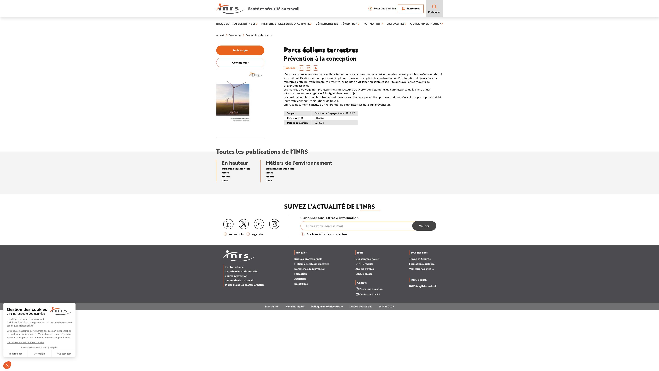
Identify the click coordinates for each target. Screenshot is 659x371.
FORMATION (372, 23)
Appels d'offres (364, 269)
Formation (300, 274)
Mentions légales (294, 306)
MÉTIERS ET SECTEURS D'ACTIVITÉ (285, 23)
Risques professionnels (308, 259)
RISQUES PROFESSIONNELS (236, 23)
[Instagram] (274, 224)
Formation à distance (422, 264)
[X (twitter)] (244, 224)
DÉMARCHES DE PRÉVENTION (336, 23)
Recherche (434, 12)
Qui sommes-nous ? (367, 259)
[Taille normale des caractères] (315, 68)
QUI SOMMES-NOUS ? (425, 23)
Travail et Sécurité (420, 259)
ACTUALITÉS (395, 23)
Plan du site (272, 306)
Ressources (413, 8)
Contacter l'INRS (369, 294)
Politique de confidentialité (327, 306)
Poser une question (385, 8)
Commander (240, 62)
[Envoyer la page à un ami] (301, 68)
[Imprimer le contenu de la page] (308, 68)
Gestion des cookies (361, 306)
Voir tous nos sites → (421, 269)
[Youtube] (259, 224)
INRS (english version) (422, 286)
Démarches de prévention (309, 269)
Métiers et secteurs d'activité (311, 264)
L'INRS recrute (364, 264)
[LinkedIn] (228, 224)
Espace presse (363, 274)
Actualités (300, 279)
